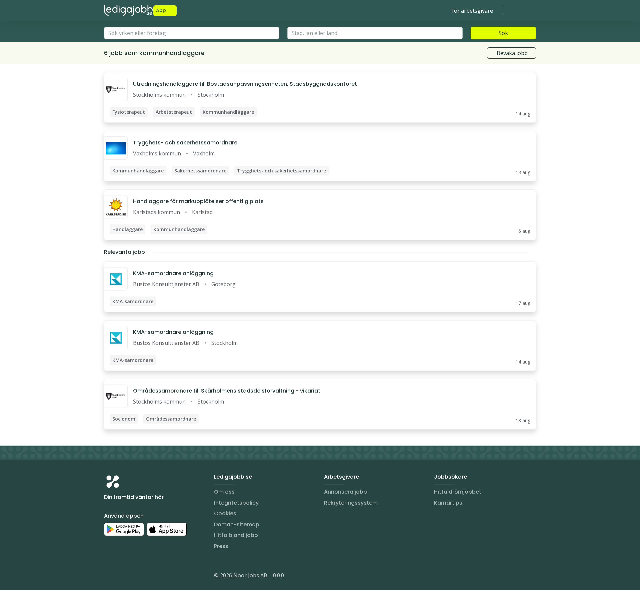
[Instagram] (109, 576)
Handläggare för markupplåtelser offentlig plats (198, 201)
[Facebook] (136, 576)
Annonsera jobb (345, 492)
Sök (503, 33)
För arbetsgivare (472, 10)
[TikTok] (149, 576)
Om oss (224, 492)
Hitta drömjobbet (457, 492)
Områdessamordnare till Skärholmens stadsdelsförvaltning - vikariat (226, 391)
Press (221, 546)
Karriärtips (448, 503)
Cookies (225, 513)
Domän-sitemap (236, 524)
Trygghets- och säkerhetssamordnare (185, 142)
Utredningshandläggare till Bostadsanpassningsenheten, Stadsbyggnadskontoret (245, 84)
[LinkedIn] (122, 576)
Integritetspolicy (236, 503)
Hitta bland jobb (236, 535)
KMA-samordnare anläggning (173, 273)
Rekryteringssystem (351, 503)
